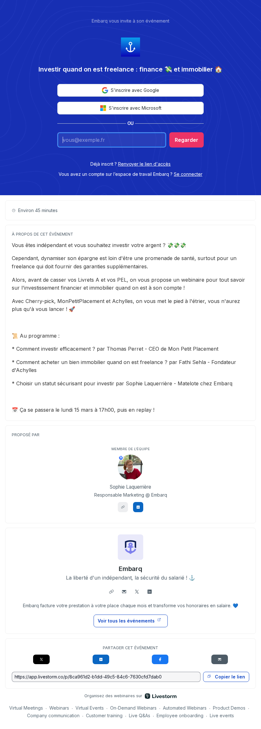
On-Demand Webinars (133, 708)
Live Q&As (139, 715)
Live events (222, 715)
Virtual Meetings (26, 708)
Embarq (131, 569)
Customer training (104, 715)
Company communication (53, 715)
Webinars (59, 708)
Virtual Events (89, 708)
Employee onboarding (180, 715)
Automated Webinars (185, 708)
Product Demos (229, 708)
